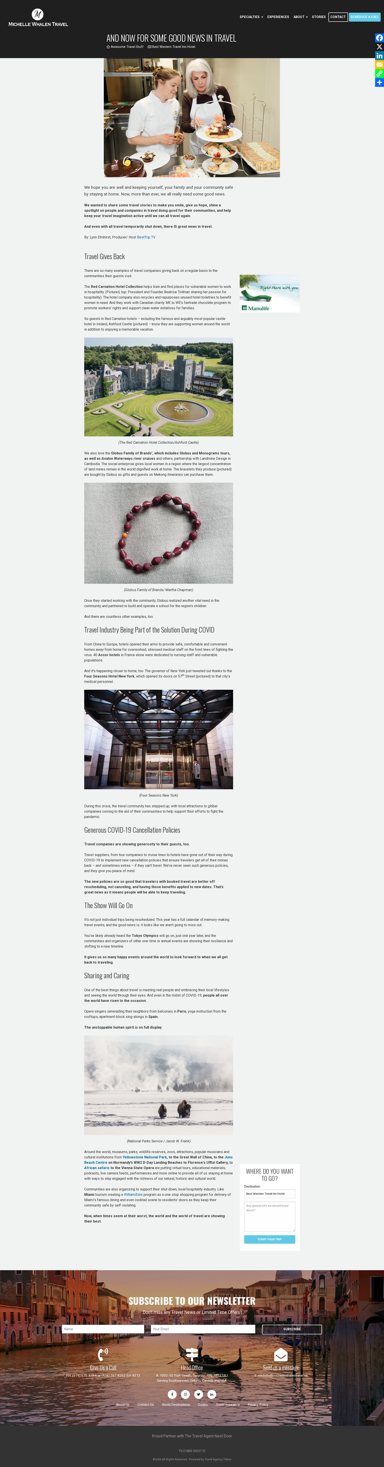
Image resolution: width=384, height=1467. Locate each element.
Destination (252, 1186)
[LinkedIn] (379, 55)
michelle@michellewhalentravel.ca (283, 1375)
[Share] (379, 82)
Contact (338, 17)
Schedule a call (365, 17)
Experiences (278, 17)
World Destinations (176, 1405)
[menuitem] (251, 17)
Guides (203, 1405)
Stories (319, 17)
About (299, 17)
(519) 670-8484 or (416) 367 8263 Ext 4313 (106, 1375)
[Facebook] (379, 37)
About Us (123, 1405)
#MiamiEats (133, 1194)
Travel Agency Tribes (218, 1459)
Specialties (250, 17)
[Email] (379, 64)
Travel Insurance (228, 1405)
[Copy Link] (379, 73)
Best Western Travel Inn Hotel (173, 47)
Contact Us (146, 1405)
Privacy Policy (258, 1405)
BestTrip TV (146, 237)
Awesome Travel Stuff (127, 47)
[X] (379, 46)
